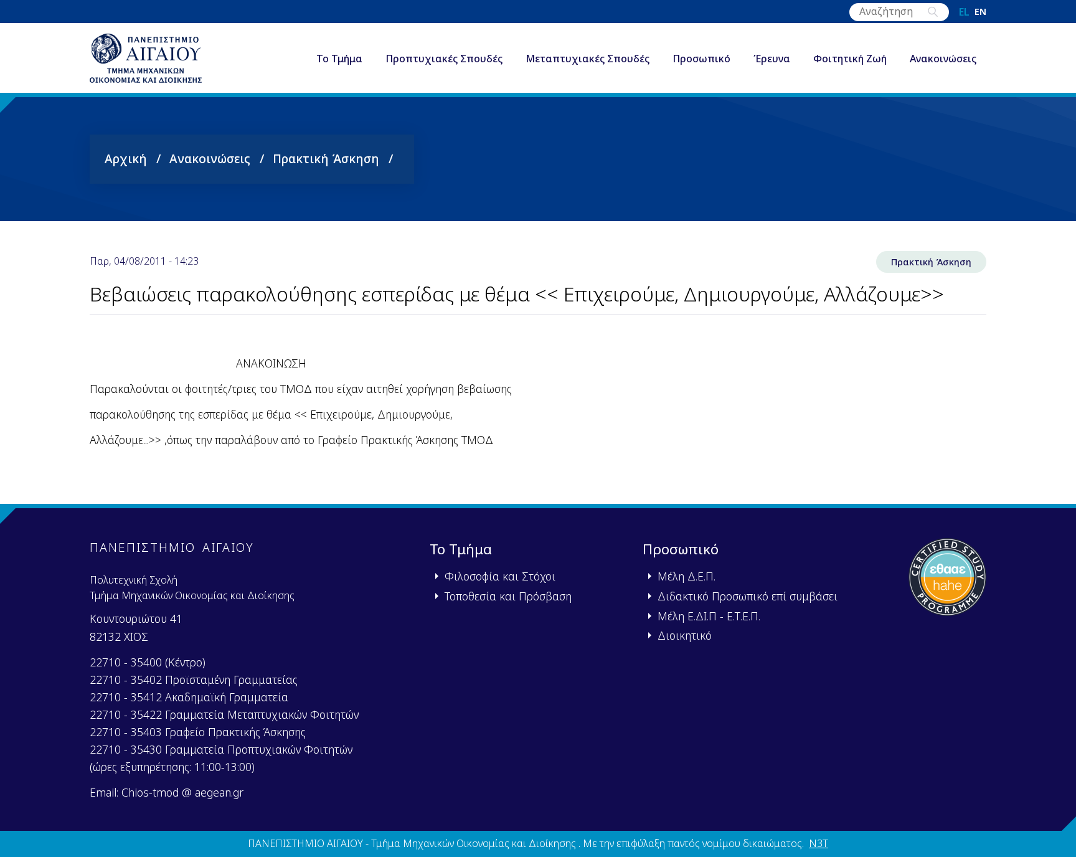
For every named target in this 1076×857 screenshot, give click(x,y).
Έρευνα (771, 58)
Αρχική (126, 158)
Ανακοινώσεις (943, 58)
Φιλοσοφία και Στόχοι (500, 576)
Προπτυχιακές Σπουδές (444, 58)
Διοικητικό (685, 635)
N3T (818, 843)
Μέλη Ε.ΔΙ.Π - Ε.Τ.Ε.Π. (709, 615)
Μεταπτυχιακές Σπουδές (587, 58)
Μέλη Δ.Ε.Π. (686, 576)
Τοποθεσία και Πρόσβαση (508, 596)
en (980, 11)
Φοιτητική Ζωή (850, 58)
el (964, 12)
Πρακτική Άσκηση (326, 158)
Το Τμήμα (339, 58)
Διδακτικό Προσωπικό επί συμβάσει (748, 596)
